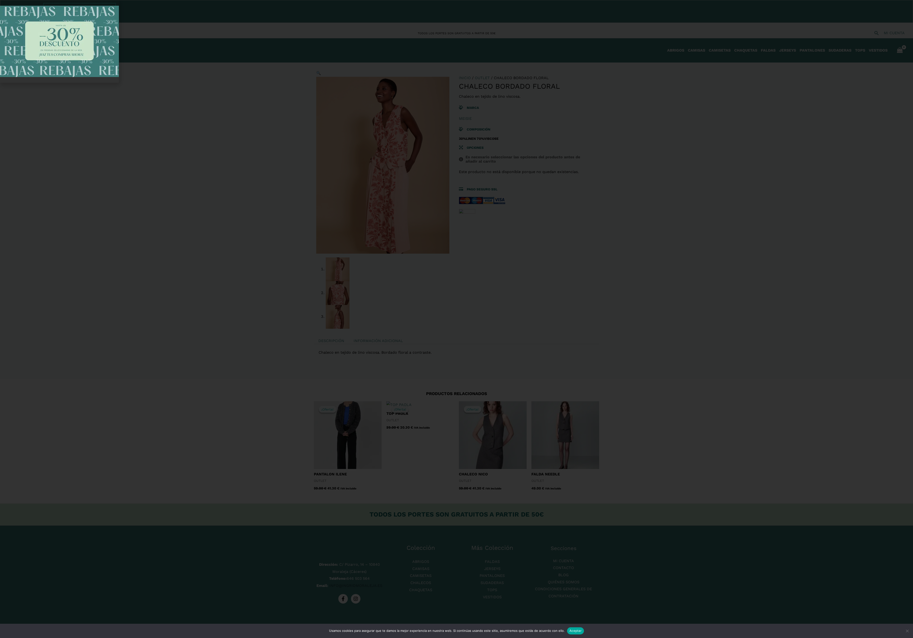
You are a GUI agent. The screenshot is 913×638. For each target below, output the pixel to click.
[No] (907, 630)
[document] (456, 319)
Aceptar (575, 631)
